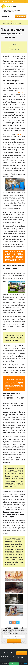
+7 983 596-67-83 (6, 652)
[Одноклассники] (14, 622)
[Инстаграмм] (18, 657)
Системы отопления (22, 21)
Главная (2, 21)
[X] (18, 622)
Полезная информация (10, 21)
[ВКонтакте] (10, 622)
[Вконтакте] (22, 657)
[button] (14, 663)
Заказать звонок (21, 16)
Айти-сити (25, 663)
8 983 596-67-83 (8, 2)
